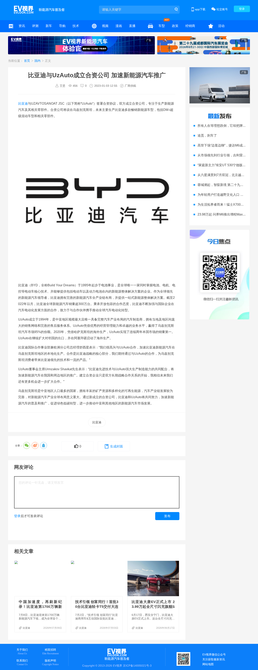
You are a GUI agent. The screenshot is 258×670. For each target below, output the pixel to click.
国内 (37, 60)
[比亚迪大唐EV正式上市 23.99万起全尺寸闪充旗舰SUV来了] (153, 578)
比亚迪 (23, 103)
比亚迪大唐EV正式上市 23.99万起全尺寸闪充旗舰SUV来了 (153, 606)
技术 (76, 26)
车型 (161, 26)
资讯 (22, 26)
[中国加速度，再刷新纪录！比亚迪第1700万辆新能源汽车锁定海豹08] (41, 578)
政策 (175, 26)
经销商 (190, 26)
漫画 (118, 26)
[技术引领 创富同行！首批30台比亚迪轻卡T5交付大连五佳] (97, 578)
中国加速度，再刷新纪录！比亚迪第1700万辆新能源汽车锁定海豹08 (40, 606)
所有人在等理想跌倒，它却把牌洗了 (223, 125)
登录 (242, 8)
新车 (49, 26)
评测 (35, 26)
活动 (221, 26)
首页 (27, 60)
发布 (167, 516)
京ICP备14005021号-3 (137, 665)
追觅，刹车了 (207, 135)
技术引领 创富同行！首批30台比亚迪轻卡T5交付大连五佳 (96, 606)
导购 (62, 26)
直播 (132, 26)
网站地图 (208, 664)
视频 (105, 26)
